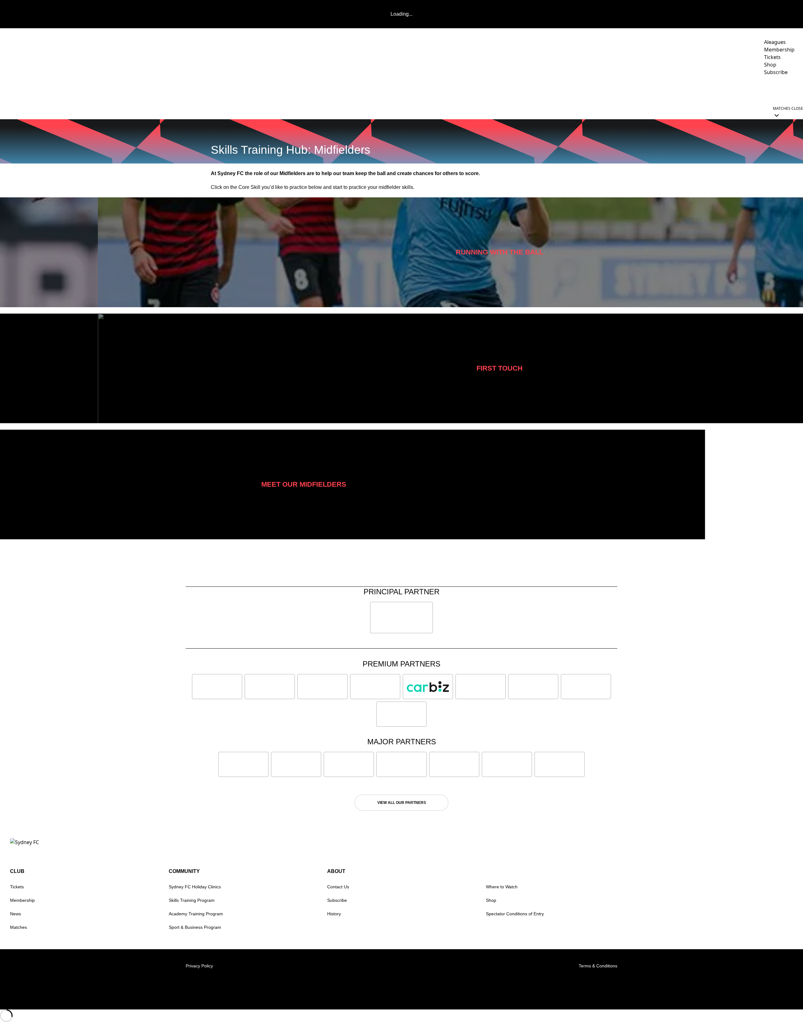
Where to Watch (502, 886)
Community (696, 89)
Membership (22, 900)
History (334, 913)
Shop (491, 900)
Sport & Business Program (195, 927)
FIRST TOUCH (499, 368)
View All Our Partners (401, 802)
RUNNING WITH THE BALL (499, 252)
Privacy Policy (199, 965)
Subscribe (337, 900)
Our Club (736, 89)
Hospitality (659, 89)
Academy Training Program (196, 913)
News (574, 89)
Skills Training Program (192, 900)
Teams (622, 89)
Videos (597, 89)
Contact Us (338, 886)
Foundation (777, 89)
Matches (18, 927)
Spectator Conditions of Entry (515, 913)
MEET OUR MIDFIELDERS (303, 484)
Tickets (17, 886)
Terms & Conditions (598, 965)
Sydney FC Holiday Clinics (195, 886)
